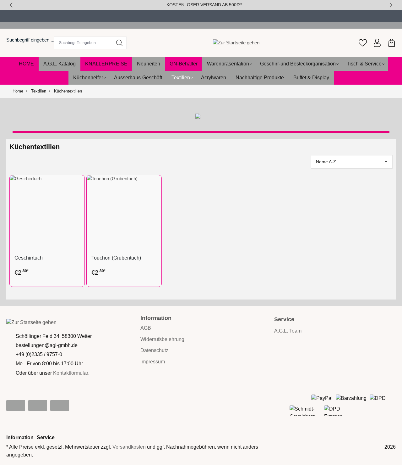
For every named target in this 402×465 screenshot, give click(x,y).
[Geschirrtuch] (47, 212)
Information (155, 318)
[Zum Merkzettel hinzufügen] (78, 184)
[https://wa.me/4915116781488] (59, 405)
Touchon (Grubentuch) (116, 258)
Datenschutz (154, 350)
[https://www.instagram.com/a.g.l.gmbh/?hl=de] (15, 405)
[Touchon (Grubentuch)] (124, 212)
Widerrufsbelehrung (162, 339)
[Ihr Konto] (377, 43)
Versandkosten (129, 447)
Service (46, 437)
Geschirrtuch (28, 258)
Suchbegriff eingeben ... (30, 39)
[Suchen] (119, 42)
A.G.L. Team (288, 330)
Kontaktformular (70, 373)
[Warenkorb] (392, 43)
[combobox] (83, 42)
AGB (145, 328)
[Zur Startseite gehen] (236, 42)
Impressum (152, 361)
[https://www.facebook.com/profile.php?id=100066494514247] (37, 405)
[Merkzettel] (363, 43)
